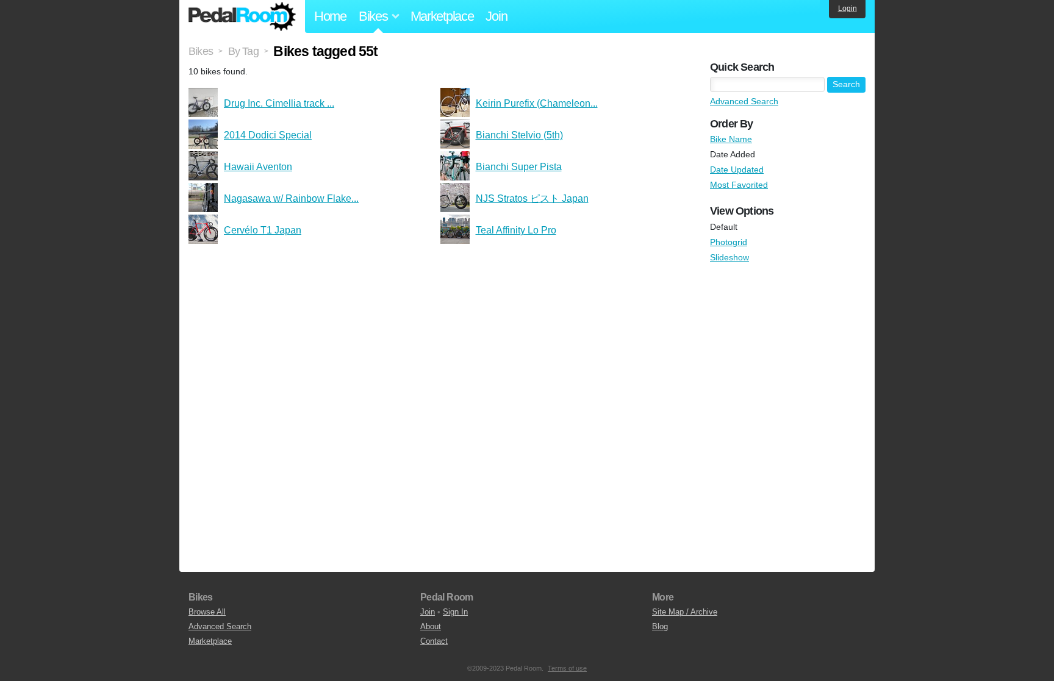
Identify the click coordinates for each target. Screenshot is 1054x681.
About (430, 626)
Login (847, 8)
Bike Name (731, 139)
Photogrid (728, 242)
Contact (434, 641)
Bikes (200, 51)
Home (330, 16)
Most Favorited (739, 185)
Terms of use (567, 668)
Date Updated (737, 169)
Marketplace (442, 16)
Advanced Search (744, 101)
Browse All (207, 611)
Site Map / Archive (684, 611)
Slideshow (729, 257)
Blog (660, 626)
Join (496, 16)
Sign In (455, 611)
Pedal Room (242, 16)
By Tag (243, 51)
